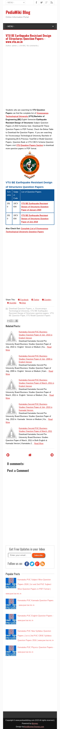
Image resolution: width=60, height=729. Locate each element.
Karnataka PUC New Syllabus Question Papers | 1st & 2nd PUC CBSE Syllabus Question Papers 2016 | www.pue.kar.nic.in (36, 635)
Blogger (35, 723)
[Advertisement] (30, 78)
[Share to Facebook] (16, 320)
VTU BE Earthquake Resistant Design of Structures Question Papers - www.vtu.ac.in (28, 38)
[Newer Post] (7, 455)
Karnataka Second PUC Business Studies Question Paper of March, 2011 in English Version (36, 383)
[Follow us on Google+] (37, 565)
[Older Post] (52, 455)
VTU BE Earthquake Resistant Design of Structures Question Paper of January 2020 (34, 206)
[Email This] (8, 320)
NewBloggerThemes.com (34, 727)
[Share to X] (14, 320)
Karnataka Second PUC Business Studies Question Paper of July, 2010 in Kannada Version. (35, 407)
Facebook (24, 300)
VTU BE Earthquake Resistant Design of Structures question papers (29, 312)
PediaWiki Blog (18, 12)
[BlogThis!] (11, 320)
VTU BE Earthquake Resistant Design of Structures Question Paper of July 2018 (34, 218)
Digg (23, 303)
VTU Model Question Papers (38, 315)
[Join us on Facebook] (26, 565)
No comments (32, 46)
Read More (38, 443)
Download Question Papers (20, 308)
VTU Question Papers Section (29, 145)
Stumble (12, 303)
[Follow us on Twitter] (32, 565)
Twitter (36, 300)
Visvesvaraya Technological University (28, 309)
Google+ (47, 300)
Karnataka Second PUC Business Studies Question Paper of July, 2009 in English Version (35, 359)
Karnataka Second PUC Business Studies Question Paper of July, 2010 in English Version (35, 335)
